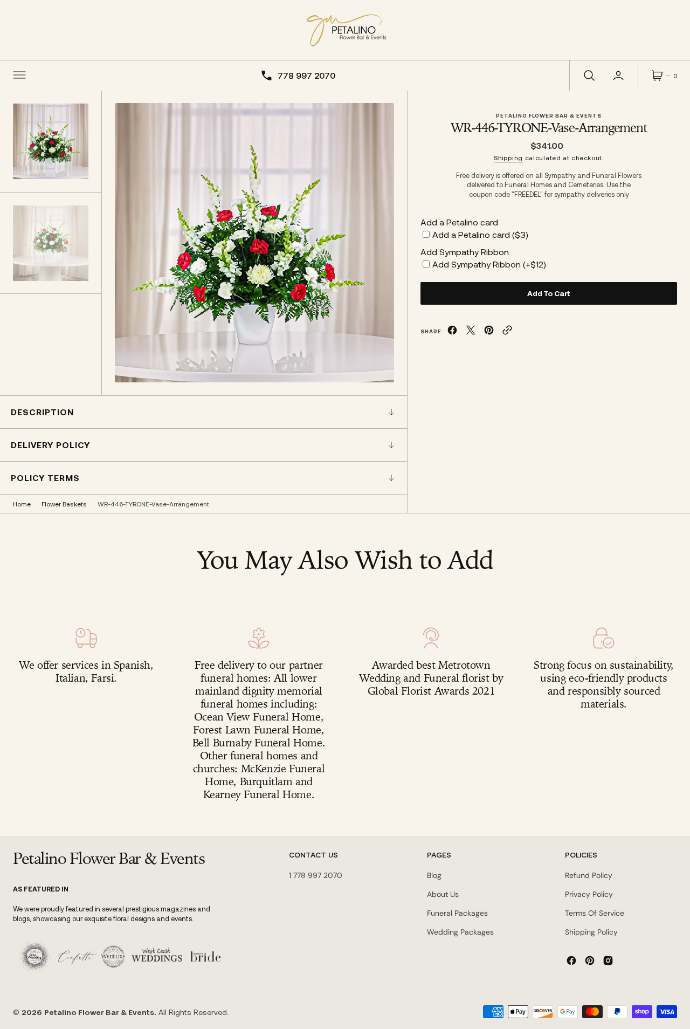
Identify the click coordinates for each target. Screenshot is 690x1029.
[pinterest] (489, 332)
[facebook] (452, 332)
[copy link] (507, 332)
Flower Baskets (64, 503)
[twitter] (470, 332)
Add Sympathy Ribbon (464, 251)
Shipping (508, 157)
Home (22, 503)
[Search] (588, 75)
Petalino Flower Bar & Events (99, 1012)
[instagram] (608, 960)
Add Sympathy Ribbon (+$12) (489, 264)
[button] (19, 75)
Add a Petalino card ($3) (480, 234)
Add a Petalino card (459, 222)
